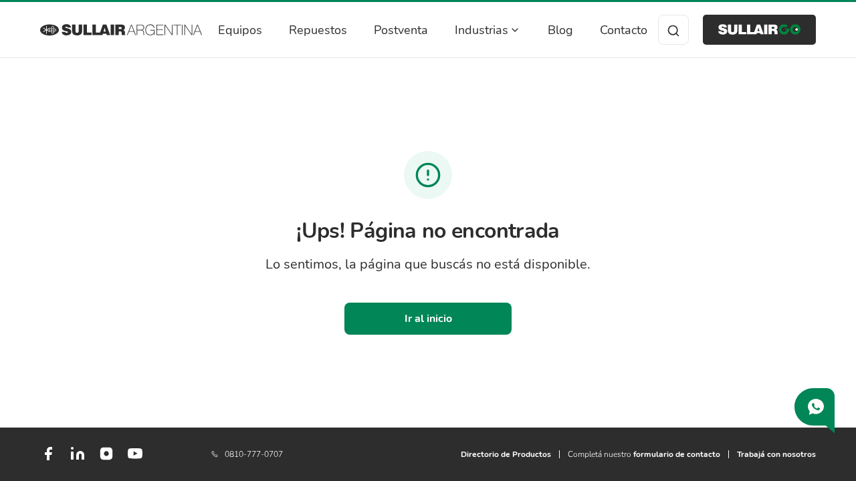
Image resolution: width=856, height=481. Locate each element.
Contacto (623, 30)
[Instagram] (106, 458)
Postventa (401, 30)
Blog (560, 30)
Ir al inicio (428, 318)
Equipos (240, 30)
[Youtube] (135, 459)
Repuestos (318, 30)
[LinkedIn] (78, 459)
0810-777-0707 (254, 454)
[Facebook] (48, 459)
